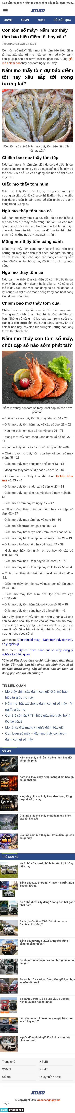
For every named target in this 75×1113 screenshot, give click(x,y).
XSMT (41, 20)
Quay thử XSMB (50, 1076)
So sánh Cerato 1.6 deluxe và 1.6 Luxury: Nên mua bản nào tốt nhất (45, 1000)
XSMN (25, 20)
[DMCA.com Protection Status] (12, 1111)
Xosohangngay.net (48, 1099)
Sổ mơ (6, 1076)
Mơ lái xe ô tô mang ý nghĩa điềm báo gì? (34, 727)
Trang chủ (8, 1061)
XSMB (8, 20)
